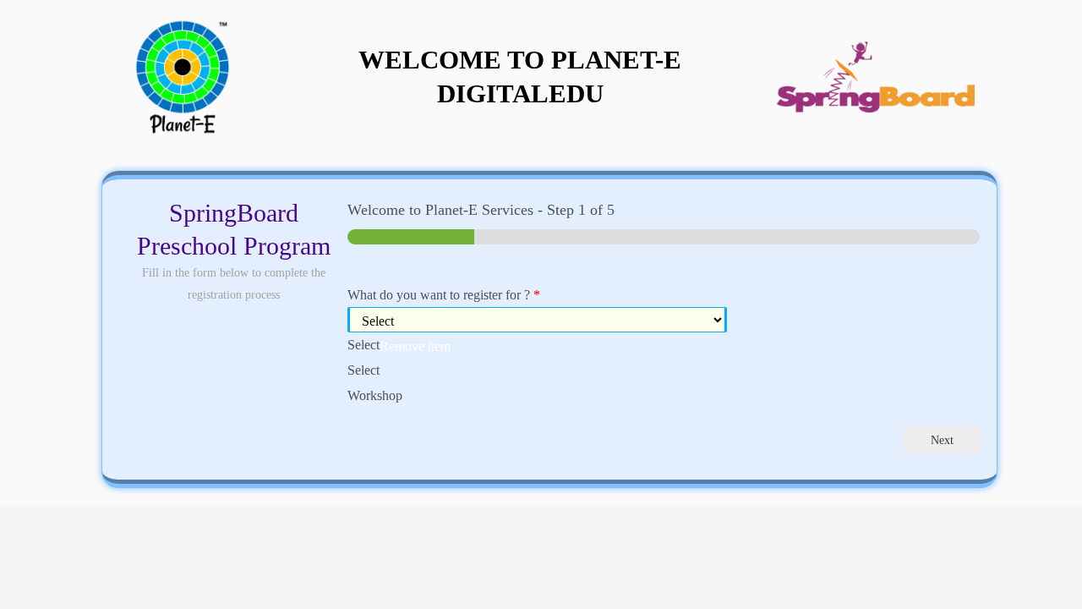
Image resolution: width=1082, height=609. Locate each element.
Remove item (415, 347)
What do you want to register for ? (443, 295)
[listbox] (663, 357)
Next (942, 440)
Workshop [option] (374, 395)
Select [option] (363, 370)
